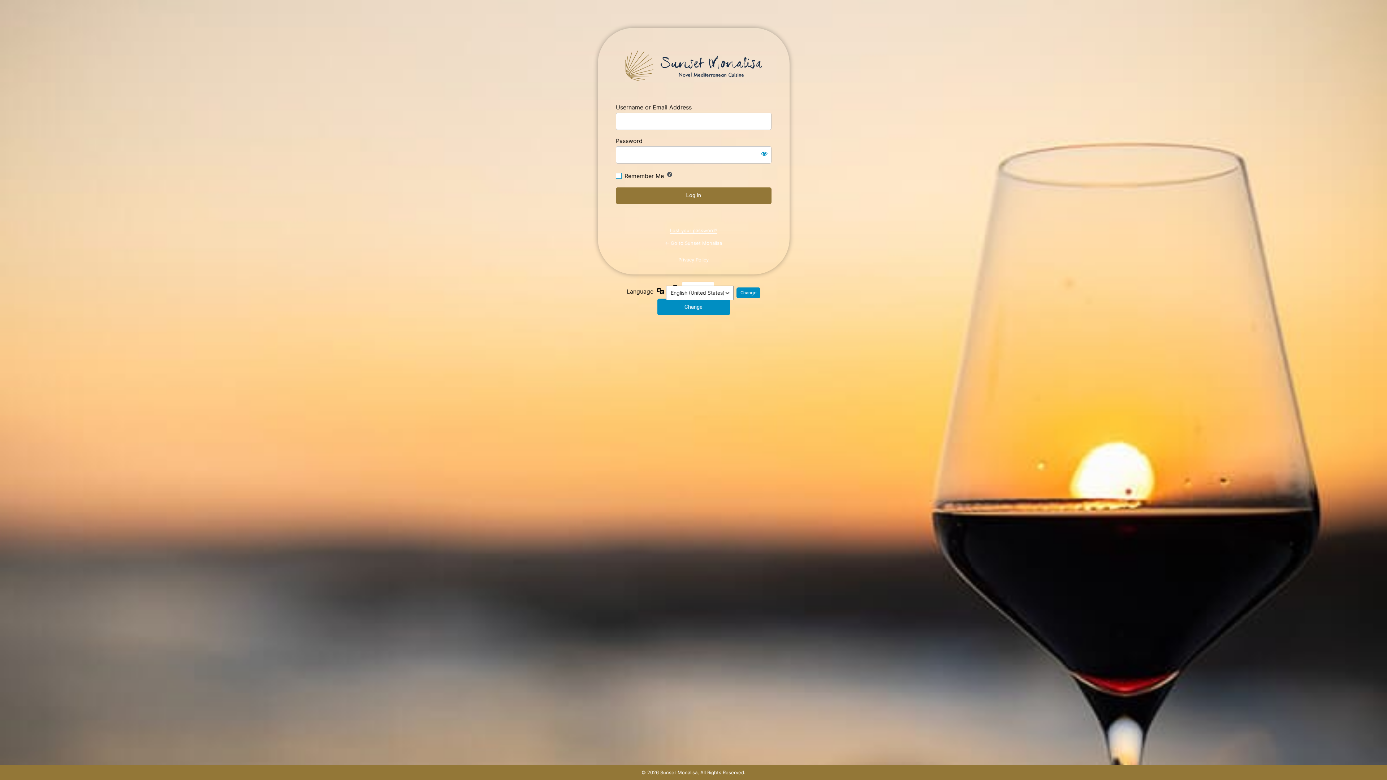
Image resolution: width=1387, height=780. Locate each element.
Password (629, 140)
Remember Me (644, 175)
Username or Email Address (654, 107)
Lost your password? (693, 230)
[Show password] (764, 153)
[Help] (669, 174)
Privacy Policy (693, 260)
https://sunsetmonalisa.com (693, 65)
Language (640, 291)
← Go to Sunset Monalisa (693, 243)
